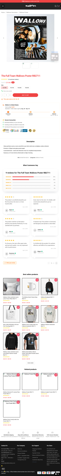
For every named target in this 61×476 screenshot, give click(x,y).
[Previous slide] (3, 38)
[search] (56, 6)
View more (30, 363)
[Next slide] (57, 38)
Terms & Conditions (22, 451)
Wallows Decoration (12, 12)
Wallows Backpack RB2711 (47, 297)
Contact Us (35, 457)
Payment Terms (36, 453)
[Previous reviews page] (48, 263)
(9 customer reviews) (13, 79)
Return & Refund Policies (38, 455)
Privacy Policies (21, 453)
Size (2, 85)
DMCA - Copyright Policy (23, 455)
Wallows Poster (23, 12)
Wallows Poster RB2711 (28, 392)
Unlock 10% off (3, 469)
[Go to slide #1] (26, 65)
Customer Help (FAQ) (37, 459)
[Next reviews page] (56, 263)
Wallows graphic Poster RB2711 (49, 392)
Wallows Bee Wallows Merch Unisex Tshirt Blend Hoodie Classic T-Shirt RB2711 (30, 353)
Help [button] (58, 474)
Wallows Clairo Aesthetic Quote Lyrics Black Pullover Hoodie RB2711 (11, 353)
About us (19, 448)
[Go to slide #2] (34, 65)
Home (3, 12)
